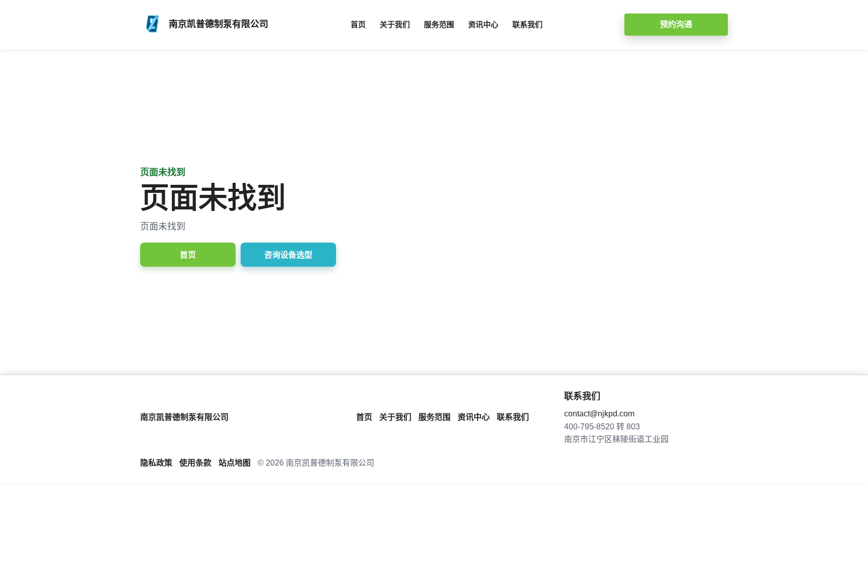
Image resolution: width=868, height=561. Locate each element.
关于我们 (395, 24)
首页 (358, 24)
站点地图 (235, 463)
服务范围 (439, 24)
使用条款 (195, 463)
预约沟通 (676, 24)
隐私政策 (156, 463)
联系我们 (527, 24)
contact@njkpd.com (599, 413)
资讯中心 (483, 24)
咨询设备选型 (288, 255)
